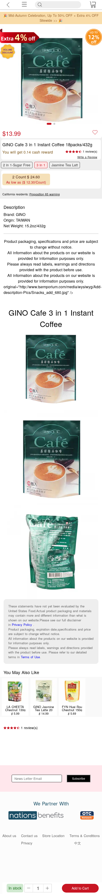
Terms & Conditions (85, 835)
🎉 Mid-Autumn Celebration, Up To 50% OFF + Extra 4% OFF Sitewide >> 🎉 (51, 18)
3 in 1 (41, 165)
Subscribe (78, 778)
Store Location (53, 835)
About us (9, 835)
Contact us (29, 835)
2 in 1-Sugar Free (16, 165)
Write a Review (87, 157)
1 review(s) (90, 151)
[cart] (92, 4)
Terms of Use (30, 657)
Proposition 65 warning (44, 194)
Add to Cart (80, 888)
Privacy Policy (22, 624)
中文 (77, 842)
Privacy (26, 842)
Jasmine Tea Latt (64, 165)
